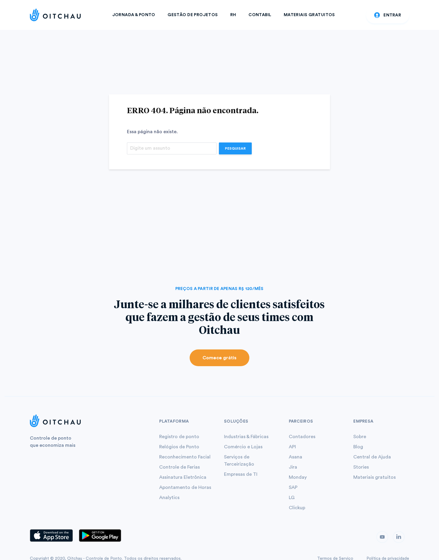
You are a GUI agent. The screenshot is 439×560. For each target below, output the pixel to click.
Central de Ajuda (372, 457)
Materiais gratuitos (374, 477)
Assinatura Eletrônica (182, 477)
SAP (293, 487)
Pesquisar (235, 148)
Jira (293, 467)
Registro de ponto (179, 436)
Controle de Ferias (179, 467)
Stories (361, 467)
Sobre (359, 436)
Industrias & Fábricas (246, 436)
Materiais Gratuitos (309, 15)
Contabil (259, 15)
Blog (358, 446)
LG (291, 497)
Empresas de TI (240, 474)
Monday (298, 477)
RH (233, 15)
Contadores (302, 436)
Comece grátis (219, 357)
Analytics (169, 497)
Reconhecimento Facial (185, 457)
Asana (295, 457)
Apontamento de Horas (185, 487)
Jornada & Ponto (133, 15)
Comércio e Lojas (243, 446)
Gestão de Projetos (193, 15)
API (292, 446)
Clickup (297, 507)
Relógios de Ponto (179, 446)
